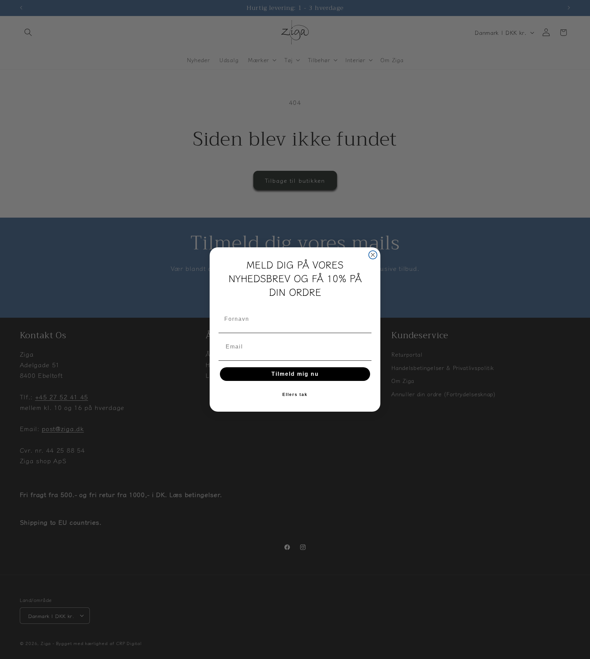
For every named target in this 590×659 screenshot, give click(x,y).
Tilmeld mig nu (295, 374)
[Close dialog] (373, 255)
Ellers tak (295, 394)
